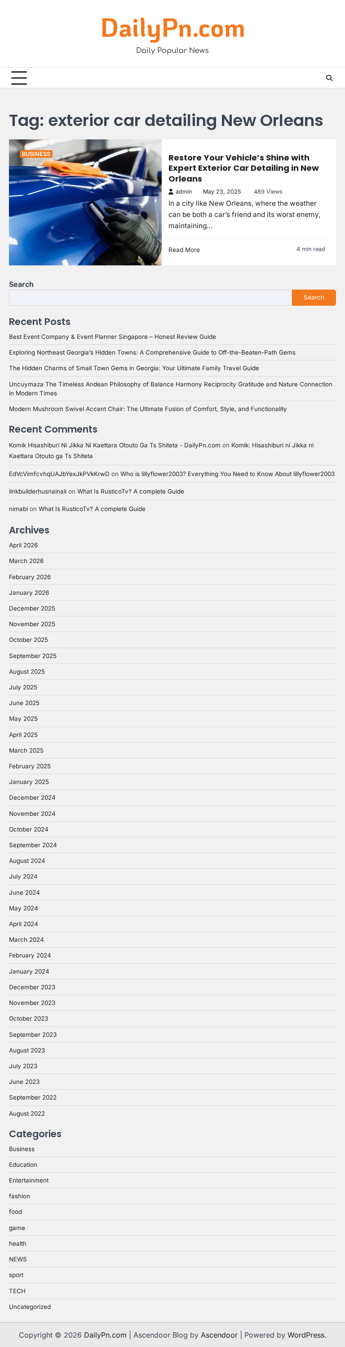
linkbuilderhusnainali (37, 491)
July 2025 (23, 687)
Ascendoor (219, 1334)
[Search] (329, 78)
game (17, 1227)
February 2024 (30, 955)
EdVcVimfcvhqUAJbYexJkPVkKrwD (59, 473)
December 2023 (32, 987)
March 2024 (26, 939)
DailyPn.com (172, 26)
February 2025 (30, 766)
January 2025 (29, 781)
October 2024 (29, 829)
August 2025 (27, 671)
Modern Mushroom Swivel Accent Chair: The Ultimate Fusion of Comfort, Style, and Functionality (148, 408)
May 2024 (23, 908)
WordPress (306, 1334)
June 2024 (24, 892)
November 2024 (32, 813)
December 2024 (32, 797)
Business (36, 154)
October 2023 (28, 1018)
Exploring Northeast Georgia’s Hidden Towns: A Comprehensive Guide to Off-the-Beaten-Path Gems (152, 352)
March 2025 (26, 750)
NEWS (18, 1259)
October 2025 (28, 639)
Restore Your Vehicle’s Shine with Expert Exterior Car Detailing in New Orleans (243, 168)
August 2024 (27, 860)
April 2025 (23, 734)
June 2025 (24, 702)
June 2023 (24, 1081)
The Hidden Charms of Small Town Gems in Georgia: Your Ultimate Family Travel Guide (134, 368)
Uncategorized (30, 1306)
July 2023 (23, 1066)
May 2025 (23, 718)
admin (184, 191)
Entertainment (29, 1180)
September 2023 (33, 1034)
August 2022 (27, 1113)
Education (23, 1164)
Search (21, 284)
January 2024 (29, 971)
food (15, 1211)
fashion (19, 1196)
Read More (184, 249)
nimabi (18, 508)
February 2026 (30, 576)
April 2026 (23, 545)
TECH (17, 1291)
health (18, 1243)
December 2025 (32, 608)
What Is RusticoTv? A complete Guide (130, 491)
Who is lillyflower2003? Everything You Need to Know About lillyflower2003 (227, 473)
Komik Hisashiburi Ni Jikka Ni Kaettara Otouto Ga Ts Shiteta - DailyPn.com (115, 445)
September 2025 (33, 655)
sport (16, 1274)
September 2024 (33, 845)
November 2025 (32, 624)
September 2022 (33, 1097)
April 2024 (23, 923)
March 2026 (26, 560)
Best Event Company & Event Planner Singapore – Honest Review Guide (112, 336)
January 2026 (29, 592)
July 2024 (23, 876)
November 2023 (32, 1002)
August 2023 (27, 1050)
